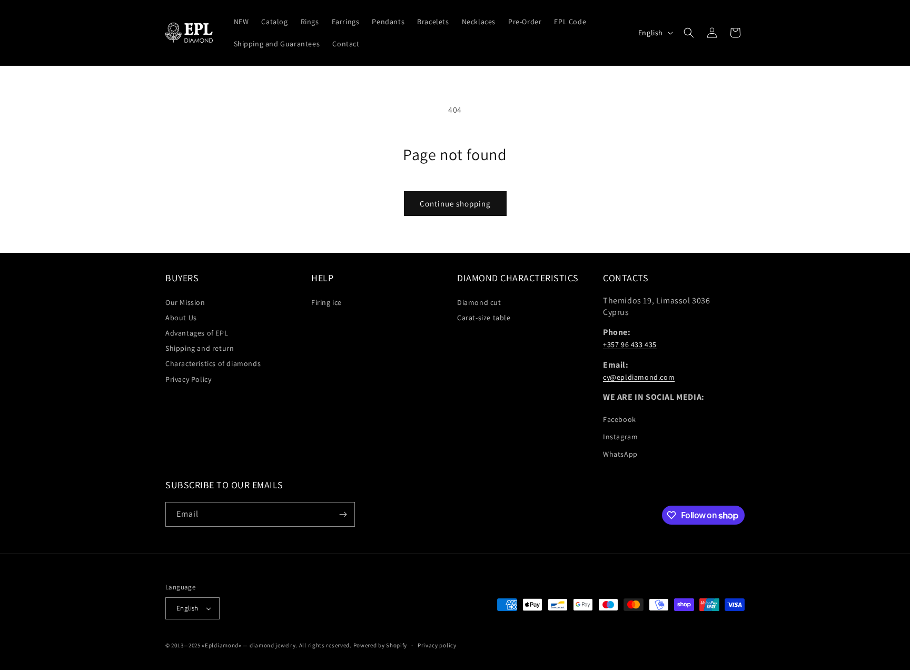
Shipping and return (199, 348)
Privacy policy (437, 645)
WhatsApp (620, 454)
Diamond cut (479, 302)
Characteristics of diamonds (213, 363)
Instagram (620, 436)
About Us (181, 317)
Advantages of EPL (196, 333)
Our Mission (185, 302)
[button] (688, 32)
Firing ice (326, 302)
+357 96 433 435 (630, 344)
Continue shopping (455, 204)
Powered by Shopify (380, 645)
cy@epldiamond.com (639, 377)
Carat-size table (484, 317)
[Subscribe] (342, 514)
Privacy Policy (188, 379)
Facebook (619, 419)
